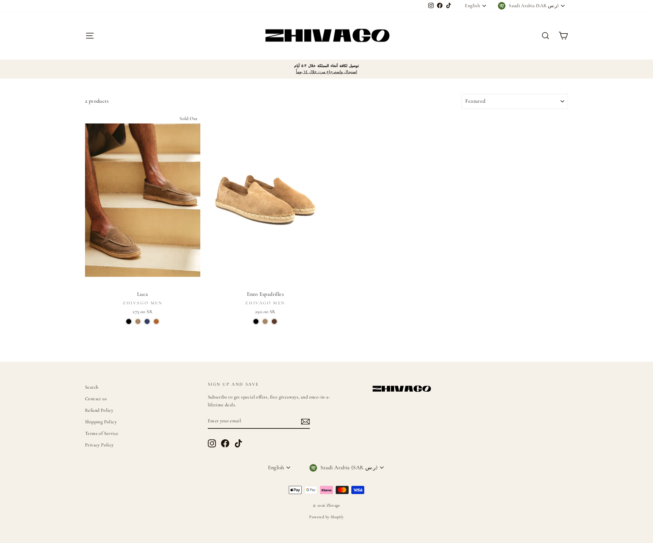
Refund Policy (99, 410)
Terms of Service (101, 433)
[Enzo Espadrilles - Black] (256, 321)
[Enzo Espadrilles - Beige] (265, 321)
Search (91, 387)
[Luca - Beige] (138, 321)
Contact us (96, 399)
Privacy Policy (99, 445)
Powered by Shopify (326, 516)
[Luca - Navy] (147, 321)
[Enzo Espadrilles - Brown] (274, 321)
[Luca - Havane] (156, 321)
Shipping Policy (101, 422)
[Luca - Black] (128, 321)
